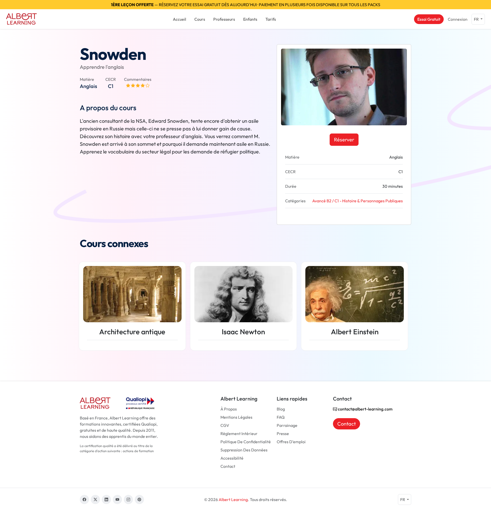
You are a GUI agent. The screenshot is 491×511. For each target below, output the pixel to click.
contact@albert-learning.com (365, 409)
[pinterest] (139, 499)
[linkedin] (106, 499)
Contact (227, 466)
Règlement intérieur (239, 433)
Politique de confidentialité (245, 441)
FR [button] (476, 19)
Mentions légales (236, 417)
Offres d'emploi (291, 441)
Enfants (250, 19)
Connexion (457, 19)
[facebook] (84, 499)
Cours (199, 19)
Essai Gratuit (428, 19)
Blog (281, 409)
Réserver (344, 139)
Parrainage (287, 425)
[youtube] (117, 499)
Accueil (179, 19)
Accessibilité (231, 458)
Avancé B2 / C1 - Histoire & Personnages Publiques (357, 200)
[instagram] (128, 499)
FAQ (281, 417)
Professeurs (224, 19)
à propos (228, 409)
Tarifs (270, 19)
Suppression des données (243, 449)
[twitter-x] (95, 499)
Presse (283, 433)
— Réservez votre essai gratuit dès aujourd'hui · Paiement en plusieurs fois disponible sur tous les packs (245, 4)
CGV (224, 425)
